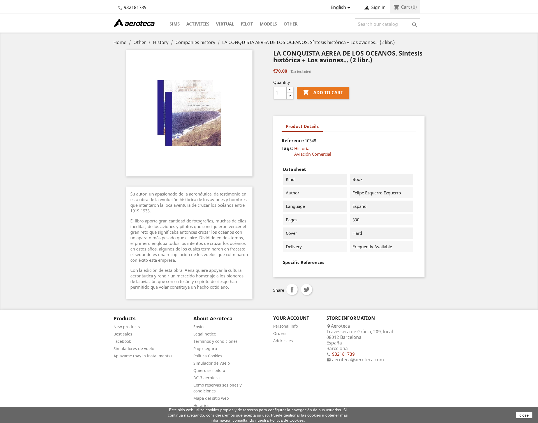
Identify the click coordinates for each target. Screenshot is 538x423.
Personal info (285, 326)
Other (291, 24)
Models (268, 24)
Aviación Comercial (312, 154)
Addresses (283, 340)
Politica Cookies (207, 355)
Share (292, 289)
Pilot (247, 24)
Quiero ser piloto (209, 370)
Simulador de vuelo (211, 363)
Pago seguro (205, 348)
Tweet (306, 289)
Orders (279, 333)
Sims (175, 24)
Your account (291, 318)
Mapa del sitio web (211, 398)
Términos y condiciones (215, 341)
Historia (301, 148)
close (524, 415)
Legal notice (204, 334)
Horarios (201, 405)
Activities (197, 24)
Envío (198, 326)
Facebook (122, 341)
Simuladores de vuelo (133, 348)
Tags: (287, 148)
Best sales (122, 334)
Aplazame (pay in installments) (142, 355)
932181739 (135, 7)
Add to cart (323, 92)
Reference (293, 140)
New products (126, 326)
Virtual (225, 24)
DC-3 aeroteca (206, 377)
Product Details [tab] (302, 126)
